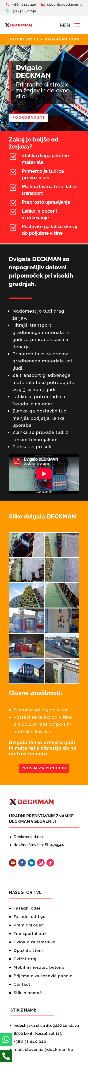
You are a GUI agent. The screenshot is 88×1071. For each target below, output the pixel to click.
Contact (22, 984)
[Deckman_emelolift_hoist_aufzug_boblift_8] (62, 606)
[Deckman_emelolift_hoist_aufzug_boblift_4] (26, 581)
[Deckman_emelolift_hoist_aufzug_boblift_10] (62, 631)
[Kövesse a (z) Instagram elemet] (41, 863)
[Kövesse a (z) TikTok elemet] (50, 863)
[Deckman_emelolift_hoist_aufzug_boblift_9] (26, 631)
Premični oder (28, 925)
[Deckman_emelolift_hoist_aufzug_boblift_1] (26, 555)
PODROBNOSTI (28, 117)
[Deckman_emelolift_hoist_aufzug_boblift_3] (62, 555)
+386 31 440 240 (30, 1041)
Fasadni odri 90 (30, 916)
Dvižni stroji (26, 959)
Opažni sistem (28, 950)
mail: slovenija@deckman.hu (43, 1049)
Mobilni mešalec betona (39, 967)
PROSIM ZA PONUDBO (44, 768)
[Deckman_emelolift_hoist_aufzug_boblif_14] (62, 682)
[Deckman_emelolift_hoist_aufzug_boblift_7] (26, 606)
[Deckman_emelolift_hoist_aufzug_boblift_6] (62, 581)
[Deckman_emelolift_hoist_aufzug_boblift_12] (62, 657)
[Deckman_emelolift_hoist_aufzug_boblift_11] (26, 657)
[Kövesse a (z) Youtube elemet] (12, 863)
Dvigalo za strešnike (34, 942)
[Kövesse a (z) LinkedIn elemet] (31, 863)
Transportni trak (30, 933)
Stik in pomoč (28, 992)
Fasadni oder (27, 908)
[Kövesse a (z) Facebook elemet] (22, 863)
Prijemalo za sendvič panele (43, 975)
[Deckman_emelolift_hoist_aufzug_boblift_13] (26, 682)
